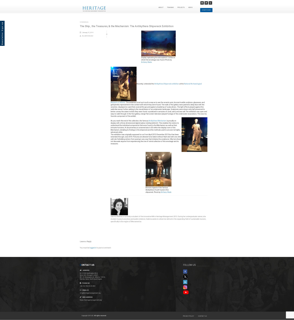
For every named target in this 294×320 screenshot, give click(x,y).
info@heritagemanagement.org (90, 293)
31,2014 (87, 32)
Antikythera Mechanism (157, 121)
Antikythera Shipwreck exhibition (166, 84)
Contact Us (202, 316)
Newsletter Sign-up (2, 33)
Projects (181, 7)
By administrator (87, 36)
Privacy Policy (188, 316)
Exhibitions (84, 22)
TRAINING (170, 7)
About (160, 7)
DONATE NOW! (206, 10)
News (190, 7)
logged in (93, 248)
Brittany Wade (146, 62)
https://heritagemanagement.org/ (91, 300)
